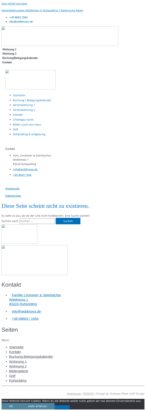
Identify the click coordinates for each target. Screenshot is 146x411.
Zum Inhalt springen (15, 3)
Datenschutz (13, 195)
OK (11, 406)
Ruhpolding (17, 381)
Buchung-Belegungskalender (31, 357)
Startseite (16, 347)
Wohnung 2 (18, 366)
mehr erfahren (37, 406)
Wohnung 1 (18, 362)
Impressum (12, 188)
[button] (73, 340)
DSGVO (88, 393)
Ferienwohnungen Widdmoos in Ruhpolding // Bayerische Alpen (42, 10)
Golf (12, 376)
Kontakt (15, 352)
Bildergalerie (18, 371)
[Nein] (62, 407)
